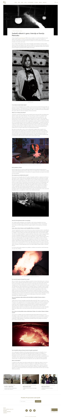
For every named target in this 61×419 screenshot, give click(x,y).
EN (57, 2)
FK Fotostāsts (30, 2)
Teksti (15, 2)
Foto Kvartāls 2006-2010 (8, 409)
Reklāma (5, 410)
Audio (25, 2)
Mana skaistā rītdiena (46, 386)
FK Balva (36, 2)
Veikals (40, 2)
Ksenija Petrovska (22, 38)
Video (22, 2)
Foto (19, 2)
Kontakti (45, 2)
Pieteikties (38, 401)
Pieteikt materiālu (7, 411)
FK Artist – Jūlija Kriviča (8, 386)
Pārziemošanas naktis (27, 386)
